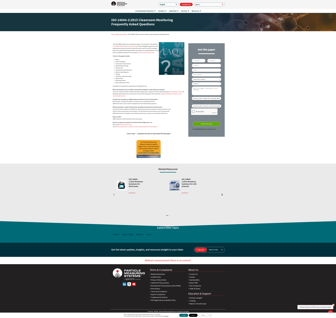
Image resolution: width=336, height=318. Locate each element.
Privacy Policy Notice (158, 280)
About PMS (194, 283)
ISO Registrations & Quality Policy (163, 300)
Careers (192, 277)
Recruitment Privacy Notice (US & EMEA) (166, 286)
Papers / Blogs (127, 234)
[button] (167, 215)
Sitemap (150, 311)
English (162, 4)
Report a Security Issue (198, 304)
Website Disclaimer (158, 274)
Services (184, 11)
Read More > (132, 193)
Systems (161, 11)
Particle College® (196, 298)
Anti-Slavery (155, 289)
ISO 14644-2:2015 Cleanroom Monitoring (125, 46)
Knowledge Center (176, 92)
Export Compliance (158, 294)
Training (193, 301)
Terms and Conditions (159, 291)
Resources (195, 11)
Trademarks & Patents (159, 297)
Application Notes (121, 34)
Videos (148, 234)
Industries (173, 11)
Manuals (116, 234)
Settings (203, 315)
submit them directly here (146, 52)
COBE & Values (195, 289)
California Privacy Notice (160, 283)
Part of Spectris (195, 286)
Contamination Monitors (144, 11)
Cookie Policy (156, 277)
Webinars (139, 234)
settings (166, 316)
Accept (184, 315)
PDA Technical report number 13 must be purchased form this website (136, 126)
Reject (193, 315)
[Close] (333, 304)
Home (113, 34)
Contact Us (186, 4)
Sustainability (195, 280)
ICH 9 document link (125, 124)
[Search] (222, 4)
